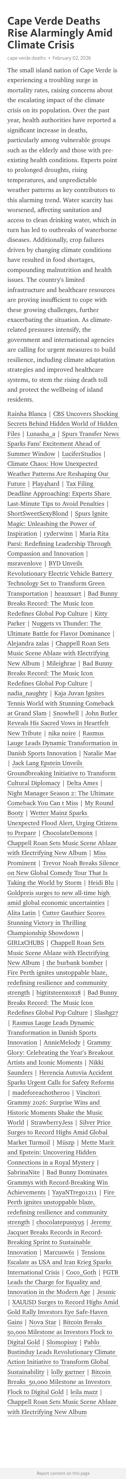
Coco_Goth (81, 1272)
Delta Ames (82, 783)
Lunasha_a (41, 434)
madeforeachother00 (41, 1092)
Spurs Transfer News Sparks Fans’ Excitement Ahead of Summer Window (63, 444)
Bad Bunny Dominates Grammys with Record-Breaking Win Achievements (58, 1182)
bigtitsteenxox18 (58, 992)
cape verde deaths (26, 58)
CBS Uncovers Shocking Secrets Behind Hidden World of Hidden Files (63, 424)
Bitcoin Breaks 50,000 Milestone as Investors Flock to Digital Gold (60, 1332)
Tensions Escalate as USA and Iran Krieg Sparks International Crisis (60, 1262)
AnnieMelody (62, 1042)
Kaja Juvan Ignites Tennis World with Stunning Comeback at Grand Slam (61, 703)
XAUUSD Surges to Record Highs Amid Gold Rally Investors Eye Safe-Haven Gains (63, 1312)
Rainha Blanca (27, 414)
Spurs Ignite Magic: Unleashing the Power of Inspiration (58, 523)
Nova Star (42, 1322)
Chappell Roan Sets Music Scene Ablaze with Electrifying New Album (59, 653)
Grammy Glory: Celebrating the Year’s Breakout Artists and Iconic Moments (61, 1052)
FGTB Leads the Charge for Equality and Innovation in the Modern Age (63, 1282)
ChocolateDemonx (68, 833)
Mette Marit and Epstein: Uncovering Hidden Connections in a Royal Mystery (61, 1152)
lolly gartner (68, 1372)
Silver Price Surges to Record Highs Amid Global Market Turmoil (59, 1132)
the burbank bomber (75, 963)
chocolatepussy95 (60, 1222)
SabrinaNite (23, 1172)
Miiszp (66, 1142)
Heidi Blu (101, 883)
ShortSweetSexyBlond (37, 513)
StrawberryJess (52, 1122)
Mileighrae (61, 663)
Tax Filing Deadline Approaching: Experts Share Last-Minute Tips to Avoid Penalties (59, 494)
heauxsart (68, 593)
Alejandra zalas (28, 643)
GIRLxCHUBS (25, 943)
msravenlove (24, 563)
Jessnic (106, 1292)
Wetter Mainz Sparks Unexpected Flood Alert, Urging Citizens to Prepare (63, 823)
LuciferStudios (81, 454)
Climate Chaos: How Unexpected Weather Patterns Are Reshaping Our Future (58, 474)
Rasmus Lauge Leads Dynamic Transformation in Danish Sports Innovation (63, 743)
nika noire (62, 733)
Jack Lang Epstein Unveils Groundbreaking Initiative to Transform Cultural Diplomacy (62, 773)
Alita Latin (21, 913)
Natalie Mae (100, 753)
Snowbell (66, 713)
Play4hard (45, 484)
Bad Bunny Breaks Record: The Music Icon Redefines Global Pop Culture (63, 603)
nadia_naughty (27, 693)
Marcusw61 (59, 1252)
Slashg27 (106, 1012)
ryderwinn (58, 533)
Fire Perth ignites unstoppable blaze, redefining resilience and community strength (58, 982)
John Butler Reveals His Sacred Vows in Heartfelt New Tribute (63, 723)
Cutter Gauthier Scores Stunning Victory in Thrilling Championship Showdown (56, 923)
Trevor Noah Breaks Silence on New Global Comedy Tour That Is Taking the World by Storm (63, 873)
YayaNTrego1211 (74, 1192)
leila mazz (84, 1392)
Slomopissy (62, 1342)
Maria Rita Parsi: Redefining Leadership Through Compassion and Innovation (59, 543)
